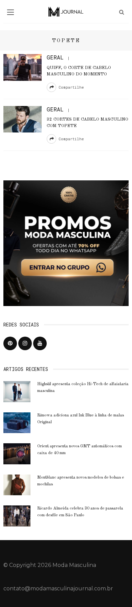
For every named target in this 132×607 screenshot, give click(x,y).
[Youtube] (40, 343)
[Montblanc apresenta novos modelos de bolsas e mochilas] (16, 484)
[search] (121, 12)
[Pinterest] (10, 343)
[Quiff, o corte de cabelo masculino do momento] (22, 67)
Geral (55, 57)
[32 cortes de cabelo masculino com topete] (22, 118)
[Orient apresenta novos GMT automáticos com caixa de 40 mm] (16, 453)
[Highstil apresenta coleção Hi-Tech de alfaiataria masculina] (16, 391)
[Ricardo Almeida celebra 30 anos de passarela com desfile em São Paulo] (16, 515)
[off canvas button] (10, 12)
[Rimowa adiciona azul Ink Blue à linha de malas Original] (16, 422)
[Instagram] (25, 343)
